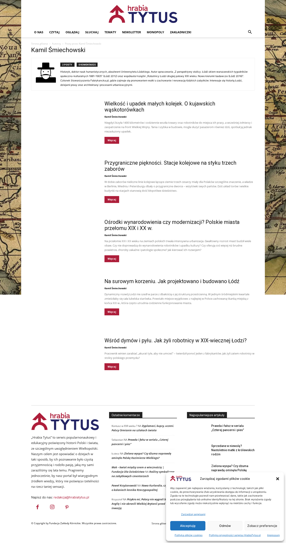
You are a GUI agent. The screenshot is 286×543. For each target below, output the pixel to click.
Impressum (273, 535)
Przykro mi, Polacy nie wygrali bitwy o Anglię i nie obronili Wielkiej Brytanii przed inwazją (142, 503)
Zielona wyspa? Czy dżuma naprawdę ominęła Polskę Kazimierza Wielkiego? (229, 470)
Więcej (112, 140)
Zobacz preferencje (262, 526)
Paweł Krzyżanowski (124, 485)
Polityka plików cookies (188, 535)
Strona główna (39, 43)
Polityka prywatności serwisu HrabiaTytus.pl (235, 535)
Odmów (225, 526)
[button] (278, 479)
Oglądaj (72, 32)
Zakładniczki (180, 32)
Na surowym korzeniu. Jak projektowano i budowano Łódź (171, 281)
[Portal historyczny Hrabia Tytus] (143, 13)
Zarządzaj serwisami (193, 514)
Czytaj (54, 32)
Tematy (110, 32)
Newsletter (131, 32)
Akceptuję (188, 526)
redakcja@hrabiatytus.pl (71, 497)
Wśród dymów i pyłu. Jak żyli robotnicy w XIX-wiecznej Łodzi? (175, 341)
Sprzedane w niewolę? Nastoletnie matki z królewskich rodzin (233, 450)
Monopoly (155, 32)
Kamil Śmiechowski (115, 116)
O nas (38, 32)
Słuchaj (92, 32)
